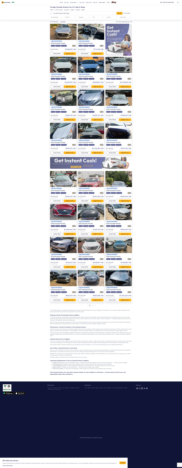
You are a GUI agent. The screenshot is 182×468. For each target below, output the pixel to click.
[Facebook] (137, 388)
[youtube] (147, 388)
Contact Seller (57, 53)
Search (119, 13)
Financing (81, 17)
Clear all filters (126, 13)
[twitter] (144, 388)
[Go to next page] (95, 305)
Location (109, 17)
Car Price (67, 17)
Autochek (100, 372)
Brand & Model (54, 17)
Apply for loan (70, 53)
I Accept (123, 462)
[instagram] (139, 388)
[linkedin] (142, 388)
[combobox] (13, 2)
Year (94, 17)
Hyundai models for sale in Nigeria (84, 372)
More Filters (123, 17)
